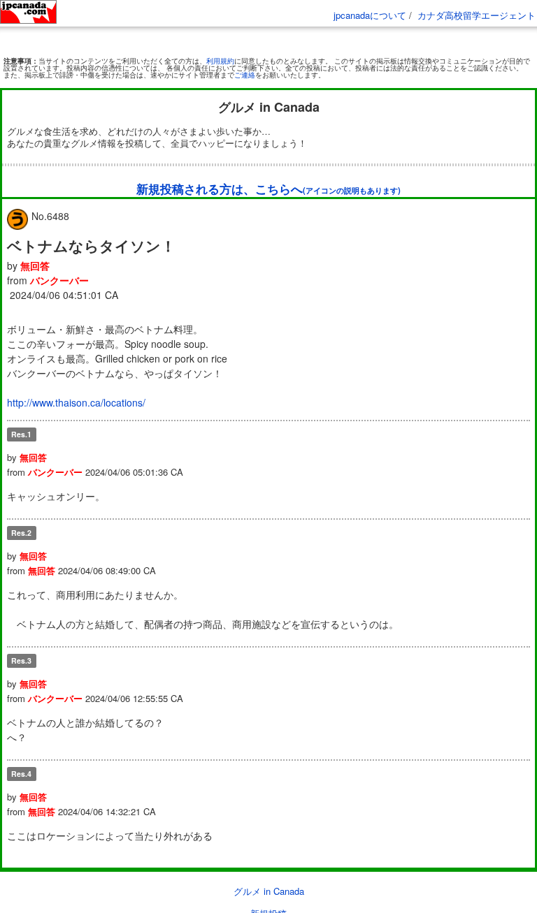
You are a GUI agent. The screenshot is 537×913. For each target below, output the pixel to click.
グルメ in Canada (269, 891)
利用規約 (220, 61)
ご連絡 (244, 75)
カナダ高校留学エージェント (476, 15)
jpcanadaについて (370, 15)
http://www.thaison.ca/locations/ (76, 402)
